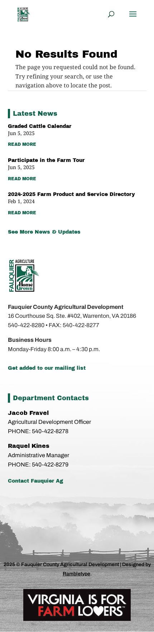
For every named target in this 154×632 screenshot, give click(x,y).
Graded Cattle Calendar (39, 126)
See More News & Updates (44, 232)
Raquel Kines (29, 446)
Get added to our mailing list (47, 368)
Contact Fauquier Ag (35, 481)
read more (22, 144)
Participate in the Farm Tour (46, 160)
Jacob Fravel (28, 413)
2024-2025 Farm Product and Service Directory (71, 194)
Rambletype (76, 573)
